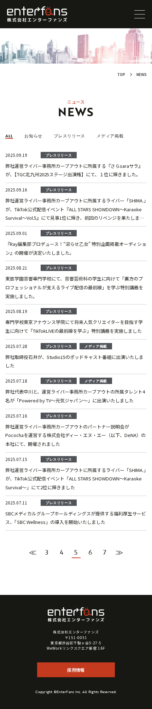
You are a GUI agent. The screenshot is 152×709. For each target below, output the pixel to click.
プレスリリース (69, 136)
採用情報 (75, 670)
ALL (9, 136)
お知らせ (33, 136)
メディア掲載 (110, 136)
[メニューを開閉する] (139, 14)
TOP (121, 74)
